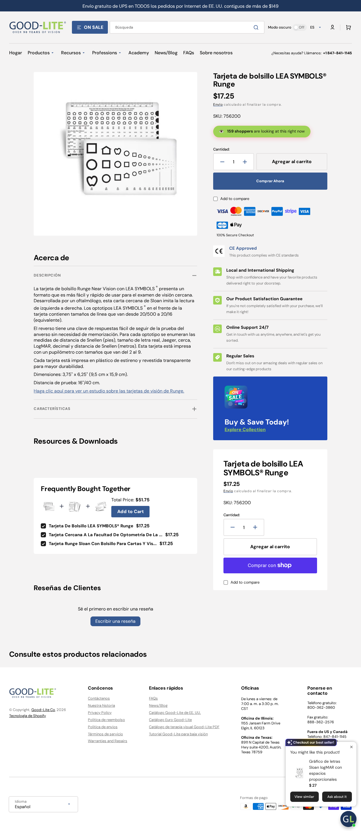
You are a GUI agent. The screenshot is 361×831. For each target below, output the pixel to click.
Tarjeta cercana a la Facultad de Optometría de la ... (105, 535)
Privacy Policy (100, 712)
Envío (218, 104)
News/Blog (158, 705)
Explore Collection (245, 429)
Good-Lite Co (43, 709)
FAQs (153, 698)
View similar (304, 796)
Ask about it (337, 796)
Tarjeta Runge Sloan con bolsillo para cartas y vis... (103, 543)
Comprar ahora (270, 181)
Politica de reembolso (106, 719)
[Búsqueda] (257, 27)
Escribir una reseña (115, 621)
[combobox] (187, 27)
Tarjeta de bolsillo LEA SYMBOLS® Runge (91, 526)
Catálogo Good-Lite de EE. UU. (175, 712)
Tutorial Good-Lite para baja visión (178, 734)
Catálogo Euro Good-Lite (170, 719)
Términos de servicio (105, 734)
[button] (347, 27)
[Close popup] (351, 747)
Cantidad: (221, 149)
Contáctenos (99, 698)
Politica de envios (103, 726)
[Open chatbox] (348, 819)
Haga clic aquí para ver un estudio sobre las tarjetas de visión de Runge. (109, 391)
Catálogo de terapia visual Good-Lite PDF (184, 726)
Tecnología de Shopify (27, 715)
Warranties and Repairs (107, 740)
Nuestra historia (101, 705)
